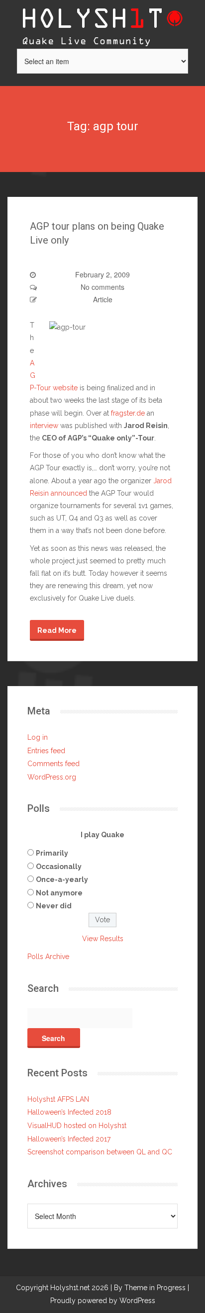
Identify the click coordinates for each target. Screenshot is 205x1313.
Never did (54, 906)
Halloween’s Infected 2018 (69, 1112)
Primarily (52, 853)
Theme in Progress (155, 1288)
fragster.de (128, 413)
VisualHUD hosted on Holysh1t (76, 1126)
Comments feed (53, 764)
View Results (102, 939)
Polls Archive (48, 957)
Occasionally (59, 867)
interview (44, 426)
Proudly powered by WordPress (102, 1301)
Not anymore (59, 893)
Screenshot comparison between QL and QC (99, 1152)
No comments (102, 287)
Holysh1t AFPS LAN (58, 1099)
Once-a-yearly (62, 879)
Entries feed (46, 751)
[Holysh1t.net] (102, 23)
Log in (37, 737)
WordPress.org (51, 777)
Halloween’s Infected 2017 (68, 1139)
